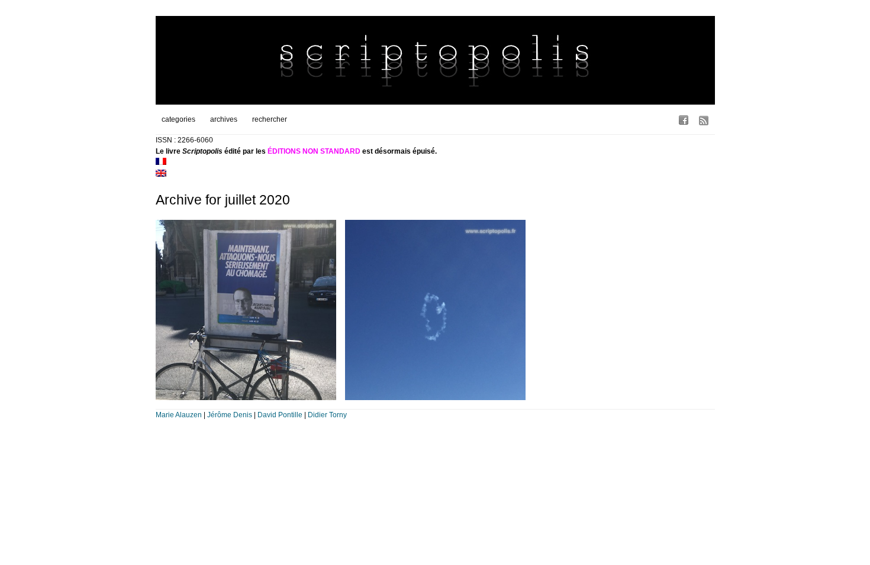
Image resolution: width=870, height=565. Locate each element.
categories (178, 119)
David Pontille (279, 415)
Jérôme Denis (229, 415)
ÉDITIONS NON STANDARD (314, 151)
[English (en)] (161, 174)
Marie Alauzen (179, 415)
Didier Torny (327, 415)
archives (223, 119)
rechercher (269, 119)
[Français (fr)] (161, 162)
